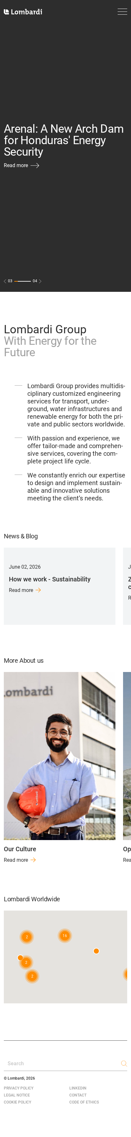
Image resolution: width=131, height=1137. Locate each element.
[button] (64, 935)
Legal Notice (17, 1095)
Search (16, 1063)
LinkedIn (77, 1088)
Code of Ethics (84, 1102)
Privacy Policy (18, 1088)
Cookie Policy (17, 1102)
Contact (77, 1095)
